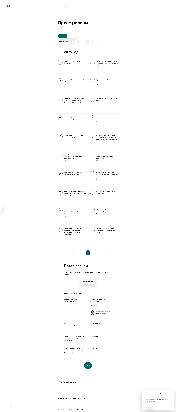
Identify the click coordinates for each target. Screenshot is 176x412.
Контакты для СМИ (66, 29)
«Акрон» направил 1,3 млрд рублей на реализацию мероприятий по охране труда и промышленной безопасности (104, 141)
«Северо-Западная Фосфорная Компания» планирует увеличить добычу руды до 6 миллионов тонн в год (72, 122)
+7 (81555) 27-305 (94, 348)
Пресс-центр (67, 6)
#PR (65, 66)
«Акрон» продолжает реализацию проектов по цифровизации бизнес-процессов (104, 234)
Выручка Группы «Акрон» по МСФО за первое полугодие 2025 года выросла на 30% (104, 67)
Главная (59, 6)
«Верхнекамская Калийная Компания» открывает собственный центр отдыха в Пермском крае (104, 215)
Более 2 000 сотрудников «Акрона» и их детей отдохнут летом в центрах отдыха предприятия (72, 197)
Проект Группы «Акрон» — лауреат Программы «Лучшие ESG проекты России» (72, 215)
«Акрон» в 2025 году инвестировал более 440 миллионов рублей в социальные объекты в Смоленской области (72, 85)
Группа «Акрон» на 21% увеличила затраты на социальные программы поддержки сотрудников (104, 85)
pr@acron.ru (93, 305)
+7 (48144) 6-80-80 (95, 336)
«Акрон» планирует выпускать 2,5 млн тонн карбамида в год (104, 104)
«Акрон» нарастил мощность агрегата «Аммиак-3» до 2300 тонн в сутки (104, 122)
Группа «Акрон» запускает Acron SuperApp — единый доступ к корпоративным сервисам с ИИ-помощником (72, 234)
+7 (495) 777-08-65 (95, 301)
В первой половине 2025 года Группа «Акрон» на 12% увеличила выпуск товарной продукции (104, 160)
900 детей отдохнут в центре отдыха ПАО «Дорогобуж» (104, 197)
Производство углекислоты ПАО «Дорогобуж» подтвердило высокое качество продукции (72, 160)
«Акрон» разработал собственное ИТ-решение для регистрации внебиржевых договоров (104, 178)
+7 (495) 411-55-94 (100, 299)
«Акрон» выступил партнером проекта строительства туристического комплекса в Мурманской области (72, 104)
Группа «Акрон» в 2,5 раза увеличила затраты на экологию (72, 141)
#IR (97, 68)
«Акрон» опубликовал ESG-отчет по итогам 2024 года (72, 67)
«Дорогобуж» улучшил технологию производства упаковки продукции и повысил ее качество (72, 178)
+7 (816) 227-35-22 (95, 323)
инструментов (159, 399)
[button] (116, 41)
